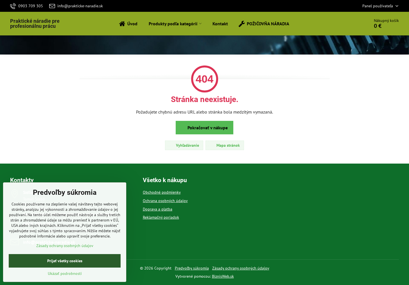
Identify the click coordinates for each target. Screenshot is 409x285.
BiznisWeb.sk (223, 276)
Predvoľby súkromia (192, 268)
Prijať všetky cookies (64, 260)
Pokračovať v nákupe (207, 127)
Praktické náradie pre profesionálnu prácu (35, 24)
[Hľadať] (349, 23)
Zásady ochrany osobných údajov (240, 268)
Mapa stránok (227, 145)
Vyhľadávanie (187, 145)
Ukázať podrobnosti (65, 273)
